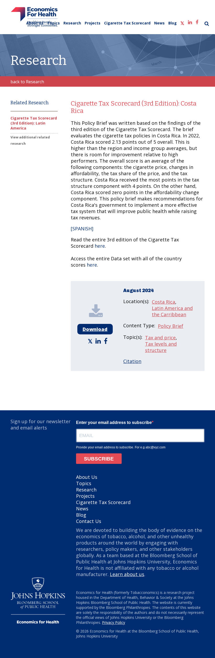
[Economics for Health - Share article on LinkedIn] (98, 340)
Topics (53, 22)
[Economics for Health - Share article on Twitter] (91, 340)
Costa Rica (163, 302)
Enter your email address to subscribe (114, 422)
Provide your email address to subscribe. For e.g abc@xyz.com (120, 447)
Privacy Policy (113, 622)
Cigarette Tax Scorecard (127, 22)
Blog (172, 22)
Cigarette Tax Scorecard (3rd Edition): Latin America (33, 123)
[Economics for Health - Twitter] (182, 21)
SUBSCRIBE (99, 459)
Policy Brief (170, 326)
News (159, 22)
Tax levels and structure (161, 347)
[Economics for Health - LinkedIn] (190, 21)
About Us (35, 22)
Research (72, 22)
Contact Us (88, 521)
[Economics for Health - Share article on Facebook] (106, 340)
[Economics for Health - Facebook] (197, 21)
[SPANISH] (82, 228)
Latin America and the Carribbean (172, 311)
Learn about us (127, 574)
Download (95, 329)
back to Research (27, 82)
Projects (92, 22)
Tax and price (160, 337)
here (100, 246)
